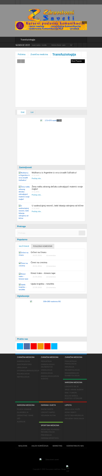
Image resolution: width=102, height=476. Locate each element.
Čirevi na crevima (39, 262)
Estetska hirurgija (74, 415)
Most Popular (76, 61)
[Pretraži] (82, 233)
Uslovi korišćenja (39, 446)
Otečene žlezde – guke (52, 45)
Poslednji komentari (42, 246)
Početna (21, 54)
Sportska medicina (50, 425)
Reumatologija (72, 370)
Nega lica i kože (72, 409)
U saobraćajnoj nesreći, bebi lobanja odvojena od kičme (57, 205)
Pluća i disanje (24, 409)
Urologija (22, 367)
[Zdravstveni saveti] (51, 15)
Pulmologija (23, 374)
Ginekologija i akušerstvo (48, 365)
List (31, 112)
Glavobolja (22, 412)
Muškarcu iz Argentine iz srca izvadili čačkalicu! (54, 172)
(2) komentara (51, 277)
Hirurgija (69, 367)
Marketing (57, 446)
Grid (22, 112)
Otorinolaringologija (28, 371)
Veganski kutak (48, 415)
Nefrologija (23, 377)
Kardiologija (23, 361)
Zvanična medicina (39, 54)
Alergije (21, 422)
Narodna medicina (73, 382)
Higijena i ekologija (74, 419)
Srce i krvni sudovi (74, 390)
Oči (18, 419)
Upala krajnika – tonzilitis (32, 45)
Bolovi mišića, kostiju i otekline (73, 397)
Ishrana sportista (50, 438)
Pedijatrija (46, 361)
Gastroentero (24, 364)
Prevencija (46, 435)
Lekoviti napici (48, 412)
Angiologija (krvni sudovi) (50, 377)
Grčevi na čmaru (38, 252)
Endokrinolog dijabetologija (72, 374)
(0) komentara (51, 255)
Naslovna (22, 446)
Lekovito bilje (72, 386)
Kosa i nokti (70, 412)
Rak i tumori (71, 393)
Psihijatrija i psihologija (71, 362)
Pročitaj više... (37, 178)
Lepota (68, 405)
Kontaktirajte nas (75, 446)
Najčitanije (24, 246)
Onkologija (46, 370)
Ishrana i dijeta (48, 405)
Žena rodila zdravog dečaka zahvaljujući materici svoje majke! (57, 187)
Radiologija (47, 373)
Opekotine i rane (25, 415)
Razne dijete (47, 409)
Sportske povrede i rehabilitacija (50, 430)
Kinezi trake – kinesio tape (43, 273)
